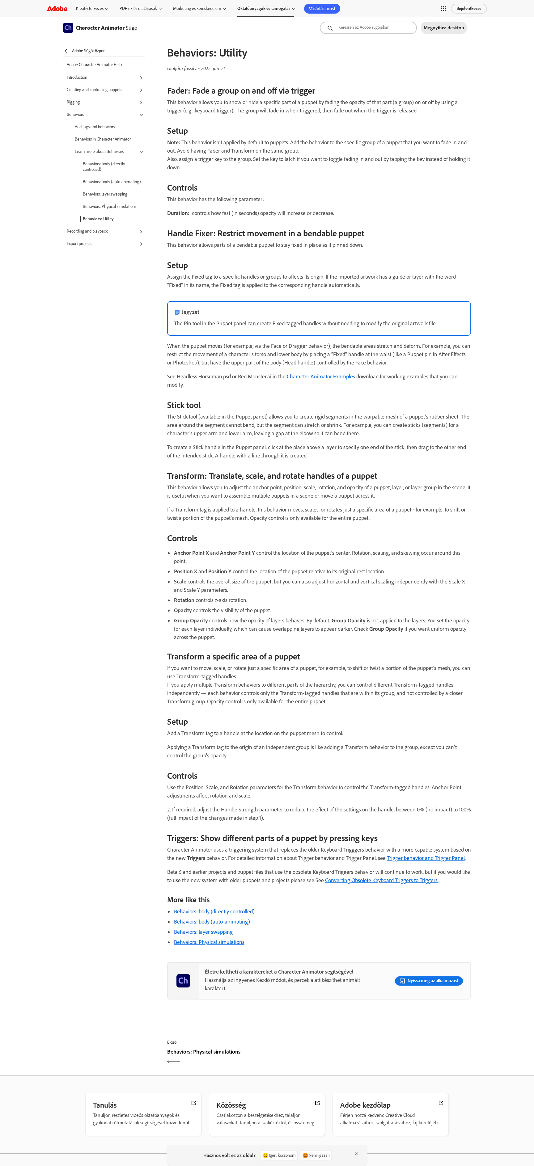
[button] (443, 9)
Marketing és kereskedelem (197, 8)
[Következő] (395, 1057)
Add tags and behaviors (95, 126)
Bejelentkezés (468, 8)
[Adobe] (57, 8)
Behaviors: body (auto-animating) (112, 181)
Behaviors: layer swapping (105, 194)
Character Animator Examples (321, 376)
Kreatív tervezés (90, 8)
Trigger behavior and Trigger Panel (426, 858)
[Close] (356, 1154)
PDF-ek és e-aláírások (138, 8)
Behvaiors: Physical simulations (209, 942)
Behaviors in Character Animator (103, 139)
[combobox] (368, 28)
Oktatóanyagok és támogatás (263, 8)
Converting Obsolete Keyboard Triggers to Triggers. (382, 880)
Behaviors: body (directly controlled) (104, 166)
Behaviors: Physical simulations (109, 206)
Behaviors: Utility (98, 218)
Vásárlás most (322, 8)
